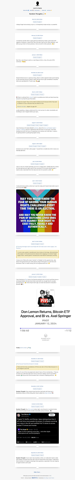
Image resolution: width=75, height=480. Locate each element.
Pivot (26, 279)
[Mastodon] (35, 477)
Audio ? (44, 276)
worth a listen (23, 347)
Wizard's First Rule (21, 106)
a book (31, 97)
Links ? (42, 244)
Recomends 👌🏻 (37, 10)
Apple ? (41, 125)
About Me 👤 (26, 10)
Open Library (48, 393)
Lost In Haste (37, 8)
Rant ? (38, 125)
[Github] (36, 477)
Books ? (42, 94)
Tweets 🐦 (44, 10)
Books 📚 (32, 10)
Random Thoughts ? (37, 21)
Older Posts (37, 472)
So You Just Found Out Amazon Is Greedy (28, 364)
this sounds (31, 409)
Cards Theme (51, 477)
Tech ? (42, 406)
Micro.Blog (46, 477)
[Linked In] (32, 477)
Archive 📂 (49, 10)
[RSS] (37, 477)
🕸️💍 (50, 475)
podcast (36, 128)
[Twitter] (33, 477)
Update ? (46, 125)
